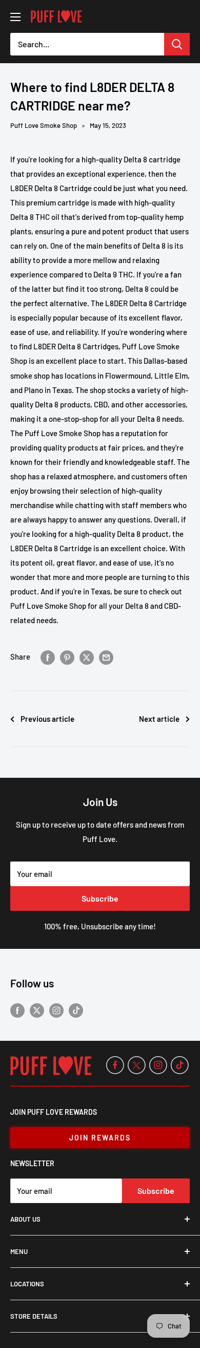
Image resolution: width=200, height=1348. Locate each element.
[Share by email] (106, 656)
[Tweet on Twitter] (86, 656)
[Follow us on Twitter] (37, 1010)
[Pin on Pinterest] (67, 656)
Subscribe (100, 898)
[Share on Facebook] (48, 656)
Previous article (47, 718)
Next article (159, 718)
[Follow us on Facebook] (17, 1010)
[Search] (177, 44)
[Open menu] (15, 17)
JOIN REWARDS (100, 1137)
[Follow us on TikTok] (76, 1010)
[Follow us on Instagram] (56, 1010)
